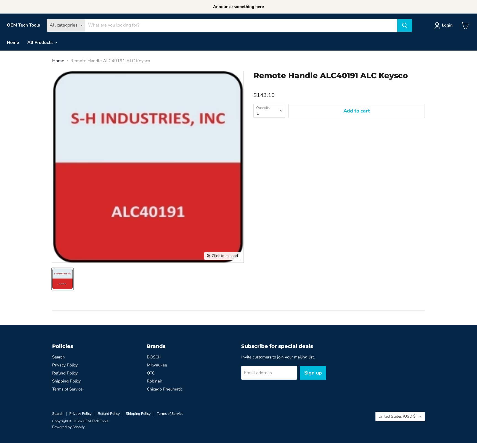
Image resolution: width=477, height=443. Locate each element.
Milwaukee (157, 365)
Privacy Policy (65, 365)
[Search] (404, 25)
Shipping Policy (66, 381)
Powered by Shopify (68, 426)
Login (447, 25)
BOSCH (154, 357)
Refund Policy (65, 373)
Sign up (313, 372)
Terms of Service (67, 389)
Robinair (154, 381)
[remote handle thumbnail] (62, 279)
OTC (151, 373)
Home (13, 43)
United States (397, 416)
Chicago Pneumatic (164, 389)
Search (58, 357)
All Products (40, 43)
